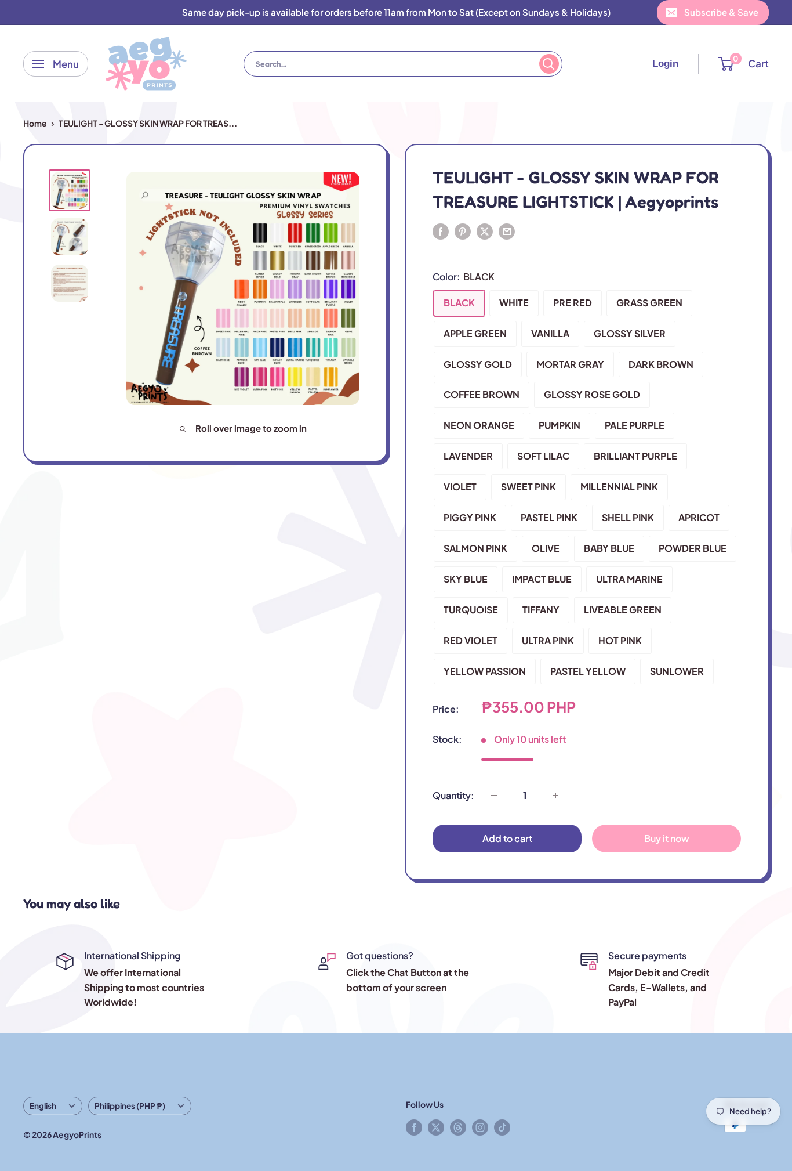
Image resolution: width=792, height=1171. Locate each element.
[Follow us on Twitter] (436, 1126)
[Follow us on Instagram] (480, 1126)
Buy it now (666, 838)
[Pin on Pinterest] (463, 231)
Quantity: (453, 795)
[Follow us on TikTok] (502, 1126)
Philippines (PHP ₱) (130, 1106)
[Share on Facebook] (441, 231)
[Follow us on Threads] (458, 1126)
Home (35, 123)
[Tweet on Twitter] (485, 231)
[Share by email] (507, 231)
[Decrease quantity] (494, 795)
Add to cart (507, 838)
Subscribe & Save (721, 11)
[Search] (549, 64)
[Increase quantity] (555, 795)
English (43, 1106)
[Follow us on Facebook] (414, 1126)
